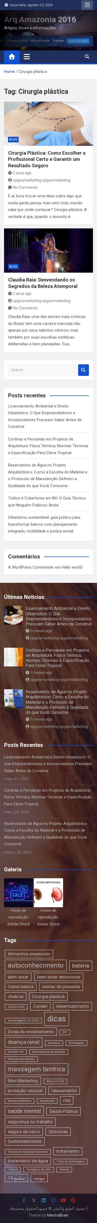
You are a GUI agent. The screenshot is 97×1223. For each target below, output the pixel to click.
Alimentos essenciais (29, 954)
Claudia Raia (16, 1007)
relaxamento (64, 1090)
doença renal (23, 1042)
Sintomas (58, 1131)
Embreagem (76, 1043)
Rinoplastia (47, 1101)
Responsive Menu (87, 5)
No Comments (25, 187)
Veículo (64, 1169)
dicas (56, 1018)
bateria (80, 965)
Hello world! (72, 567)
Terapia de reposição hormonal (28, 1152)
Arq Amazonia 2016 (40, 19)
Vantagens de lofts (38, 1169)
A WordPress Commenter (31, 567)
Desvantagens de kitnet (23, 1020)
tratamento (67, 1151)
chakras (15, 996)
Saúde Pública (63, 1111)
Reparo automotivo (19, 1101)
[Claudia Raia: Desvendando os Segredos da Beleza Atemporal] (48, 250)
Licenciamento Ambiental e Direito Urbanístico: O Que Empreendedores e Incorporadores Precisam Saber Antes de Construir (59, 616)
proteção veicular (25, 1090)
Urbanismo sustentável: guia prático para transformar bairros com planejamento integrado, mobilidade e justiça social (44, 524)
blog (13, 139)
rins (66, 1100)
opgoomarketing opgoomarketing (41, 180)
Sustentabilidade (24, 1141)
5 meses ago (41, 719)
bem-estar (18, 977)
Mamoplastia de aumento (48, 1052)
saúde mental (24, 1111)
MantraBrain (57, 1215)
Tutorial (13, 1169)
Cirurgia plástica (48, 996)
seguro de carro (24, 1131)
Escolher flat (16, 1052)
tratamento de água (28, 1160)
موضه (39, 1178)
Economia (54, 1043)
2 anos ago (22, 173)
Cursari (40, 1006)
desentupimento (72, 1006)
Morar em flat (55, 1081)
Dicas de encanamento (31, 1031)
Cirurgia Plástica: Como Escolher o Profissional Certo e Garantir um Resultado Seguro (47, 159)
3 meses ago (41, 631)
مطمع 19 (16, 1178)
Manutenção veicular (21, 1059)
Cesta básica (20, 986)
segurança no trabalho (30, 1121)
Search (83, 370)
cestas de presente (61, 986)
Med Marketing (23, 1080)
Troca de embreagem (70, 1161)
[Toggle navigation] (27, 56)
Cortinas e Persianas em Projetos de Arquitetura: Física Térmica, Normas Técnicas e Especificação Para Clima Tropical (48, 446)
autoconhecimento (36, 965)
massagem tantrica (36, 1069)
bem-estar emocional (58, 977)
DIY (65, 1032)
